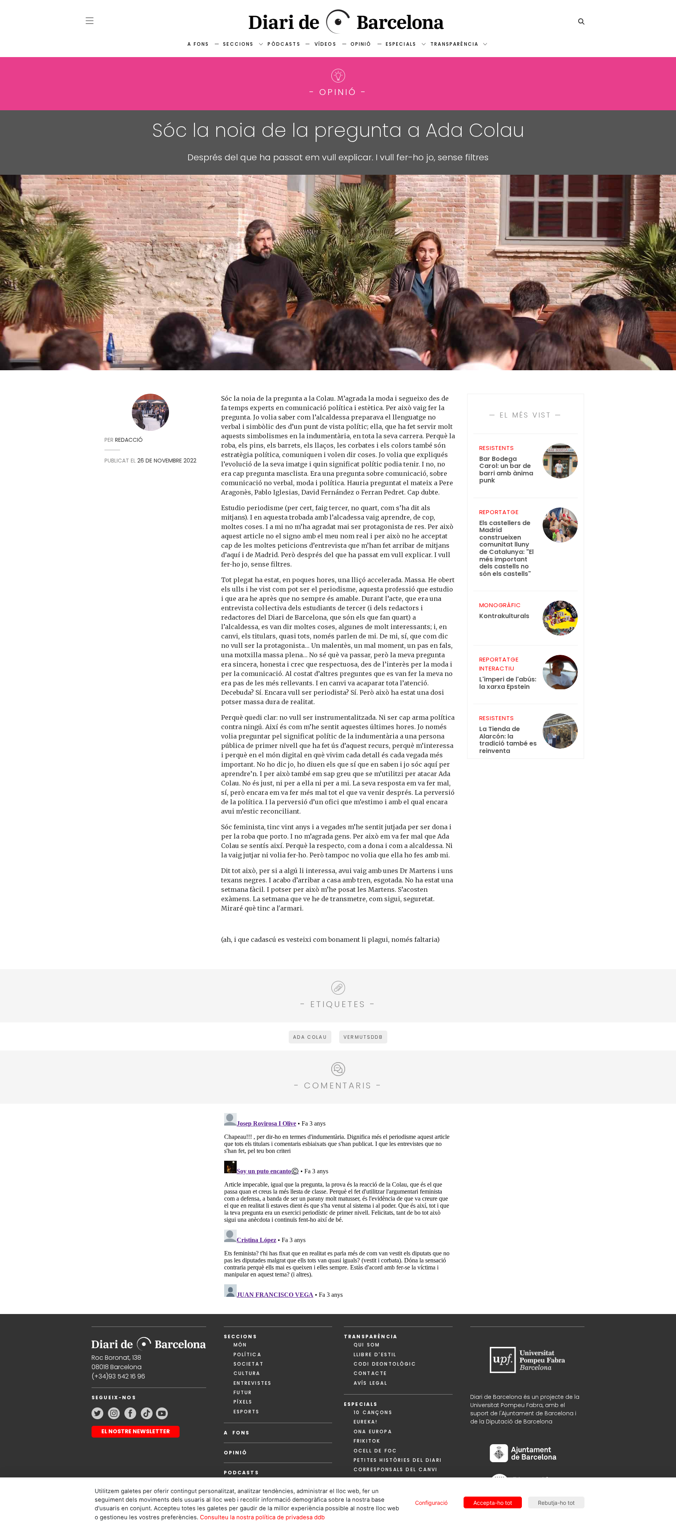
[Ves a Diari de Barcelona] (338, 21)
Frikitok (367, 1441)
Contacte (370, 1373)
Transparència (454, 44)
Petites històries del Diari (398, 1460)
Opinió (361, 44)
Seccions (238, 44)
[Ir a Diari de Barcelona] (149, 1341)
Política (247, 1354)
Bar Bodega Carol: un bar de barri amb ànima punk (506, 469)
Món (240, 1344)
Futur (243, 1392)
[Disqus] (338, 1207)
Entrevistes (253, 1383)
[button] (89, 21)
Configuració (431, 1502)
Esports (247, 1411)
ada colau (310, 1037)
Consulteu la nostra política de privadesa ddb (262, 1517)
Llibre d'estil (375, 1354)
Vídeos (325, 44)
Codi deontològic (385, 1364)
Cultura (247, 1373)
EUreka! (366, 1421)
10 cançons (373, 1412)
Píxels (243, 1401)
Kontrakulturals (504, 616)
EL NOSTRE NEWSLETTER (135, 1431)
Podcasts (241, 1472)
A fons (198, 44)
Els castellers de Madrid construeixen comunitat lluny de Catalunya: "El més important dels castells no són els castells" (506, 548)
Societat (249, 1364)
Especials (401, 44)
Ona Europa (373, 1431)
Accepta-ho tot (492, 1502)
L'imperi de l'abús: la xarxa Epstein (507, 683)
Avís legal (370, 1383)
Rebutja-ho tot (556, 1502)
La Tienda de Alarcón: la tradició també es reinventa (508, 740)
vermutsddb (363, 1037)
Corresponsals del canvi (395, 1469)
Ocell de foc (375, 1450)
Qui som (367, 1344)
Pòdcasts (284, 44)
